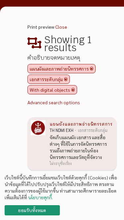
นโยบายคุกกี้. (40, 197)
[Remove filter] (91, 68)
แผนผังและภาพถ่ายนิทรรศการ (81, 123)
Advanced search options (53, 102)
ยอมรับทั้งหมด (32, 210)
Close (61, 27)
